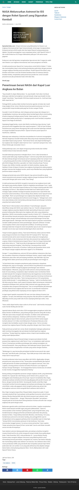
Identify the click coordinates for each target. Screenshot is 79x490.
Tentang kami (63, 482)
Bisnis (24, 2)
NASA (13, 463)
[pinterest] (27, 470)
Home (9, 2)
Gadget (30, 2)
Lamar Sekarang (20, 482)
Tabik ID (56, 13)
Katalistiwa (57, 15)
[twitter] (17, 470)
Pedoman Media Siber (32, 482)
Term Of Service (72, 482)
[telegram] (47, 470)
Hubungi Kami (11, 482)
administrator (10, 24)
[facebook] (7, 470)
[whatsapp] (37, 470)
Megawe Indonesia (60, 17)
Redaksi (50, 482)
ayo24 (56, 11)
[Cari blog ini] (76, 2)
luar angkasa (6, 463)
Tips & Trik (49, 2)
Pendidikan (39, 2)
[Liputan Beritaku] (3, 2)
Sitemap (55, 482)
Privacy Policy (43, 482)
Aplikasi (16, 2)
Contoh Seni (58, 19)
